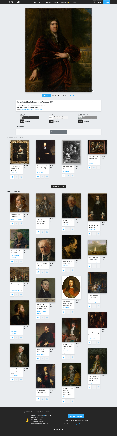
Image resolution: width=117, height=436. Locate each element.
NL (20, 290)
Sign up (107, 2)
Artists (41, 2)
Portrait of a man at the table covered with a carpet (94, 225)
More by (58, 186)
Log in (99, 2)
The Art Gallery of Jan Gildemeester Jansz (15, 286)
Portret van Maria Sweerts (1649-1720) (15, 168)
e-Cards (56, 2)
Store (74, 2)
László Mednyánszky (16, 219)
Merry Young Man (67, 166)
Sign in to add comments (58, 131)
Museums (48, 2)
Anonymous (92, 338)
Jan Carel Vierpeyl (93, 302)
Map (35, 2)
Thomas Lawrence (67, 351)
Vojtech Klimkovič (41, 268)
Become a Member (76, 416)
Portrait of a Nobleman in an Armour (41, 221)
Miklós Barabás (41, 354)
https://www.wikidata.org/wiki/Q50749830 (31, 109)
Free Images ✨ (65, 2)
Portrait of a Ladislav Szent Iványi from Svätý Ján (94, 378)
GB (63, 353)
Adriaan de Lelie (15, 290)
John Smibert (14, 375)
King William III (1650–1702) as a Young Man (67, 303)
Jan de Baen (97, 102)
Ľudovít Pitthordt (67, 225)
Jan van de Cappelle (94, 262)
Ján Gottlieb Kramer (68, 397)
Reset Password (83, 424)
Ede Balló (65, 265)
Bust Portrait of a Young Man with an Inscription (42, 306)
